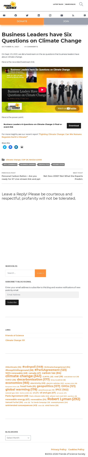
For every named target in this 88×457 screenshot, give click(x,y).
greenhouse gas (46, 390)
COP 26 (24, 160)
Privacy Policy (58, 449)
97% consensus (10, 164)
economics (17, 382)
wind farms (51, 405)
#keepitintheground (19, 370)
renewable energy (17, 399)
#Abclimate (13, 367)
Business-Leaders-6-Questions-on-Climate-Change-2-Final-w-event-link (33, 125)
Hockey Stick (58, 164)
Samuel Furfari (14, 402)
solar (27, 402)
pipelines (72, 396)
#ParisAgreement (50, 370)
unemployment (59, 402)
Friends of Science (14, 335)
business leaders (27, 164)
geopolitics (44, 164)
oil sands (61, 393)
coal (58, 376)
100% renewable (16, 373)
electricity (37, 383)
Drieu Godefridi (58, 380)
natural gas (12, 393)
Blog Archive (11, 432)
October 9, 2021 (10, 47)
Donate (22, 21)
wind (41, 405)
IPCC (61, 389)
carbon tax (51, 373)
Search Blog (70, 4)
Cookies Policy (76, 449)
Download (74, 126)
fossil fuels (28, 386)
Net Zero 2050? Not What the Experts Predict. (63, 176)
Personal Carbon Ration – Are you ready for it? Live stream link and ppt (21, 176)
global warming (21, 389)
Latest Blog (58, 4)
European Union (12, 386)
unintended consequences (21, 405)
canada (35, 373)
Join (66, 21)
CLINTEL (48, 376)
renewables (38, 399)
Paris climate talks (39, 396)
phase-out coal (58, 396)
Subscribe (12, 302)
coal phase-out (71, 376)
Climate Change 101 (15, 340)
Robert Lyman (63, 399)
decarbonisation (33, 379)
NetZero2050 (35, 160)
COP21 (10, 380)
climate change (13, 160)
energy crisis (71, 383)
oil (36, 393)
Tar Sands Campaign (40, 402)
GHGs (68, 386)
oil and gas (48, 393)
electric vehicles (55, 383)
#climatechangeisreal (57, 367)
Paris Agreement (16, 396)
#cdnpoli (32, 366)
